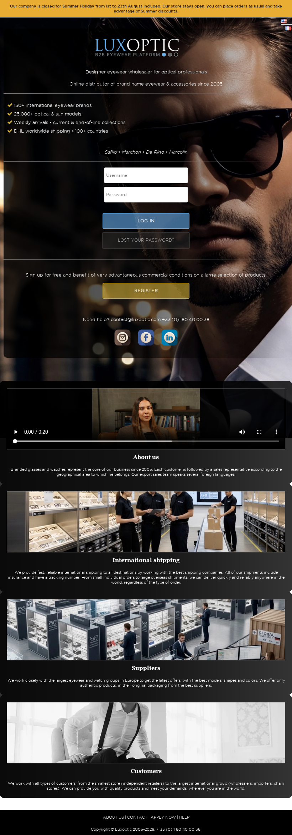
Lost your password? (146, 240)
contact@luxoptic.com (136, 319)
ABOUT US (113, 817)
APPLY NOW (163, 817)
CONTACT (137, 817)
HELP (184, 817)
